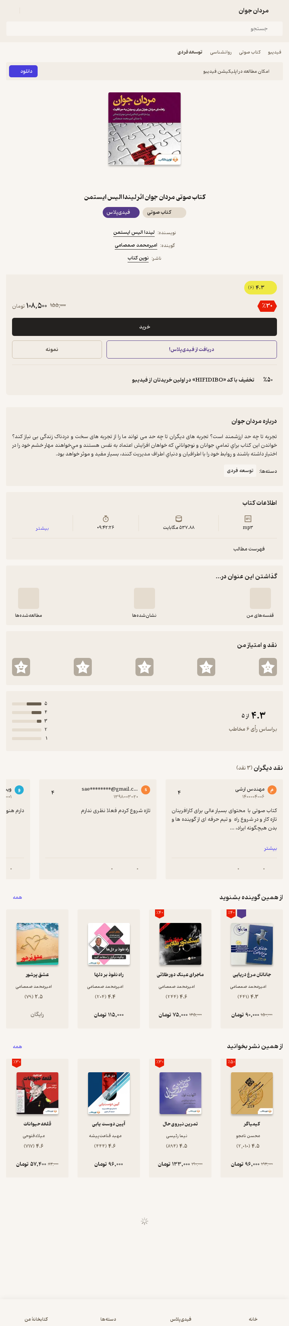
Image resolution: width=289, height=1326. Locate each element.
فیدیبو (274, 52)
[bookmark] (162, 178)
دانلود (26, 71)
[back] (278, 11)
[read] (28, 598)
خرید (144, 327)
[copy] (18, 380)
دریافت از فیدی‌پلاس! (191, 350)
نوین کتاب (138, 258)
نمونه (52, 350)
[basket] (29, 11)
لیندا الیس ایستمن (134, 232)
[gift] (144, 178)
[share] (126, 178)
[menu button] (11, 11)
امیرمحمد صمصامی (136, 245)
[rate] (268, 667)
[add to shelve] (260, 598)
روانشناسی (220, 52)
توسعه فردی (190, 52)
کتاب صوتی (249, 52)
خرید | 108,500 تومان (74, 1316)
